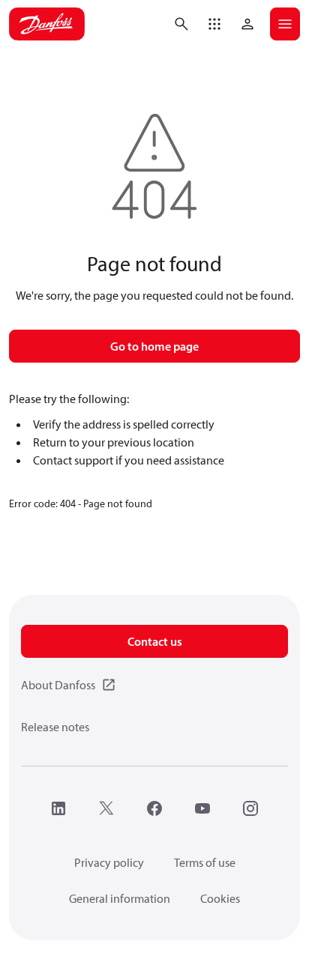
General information (119, 898)
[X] (107, 808)
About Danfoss (58, 684)
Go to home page (154, 346)
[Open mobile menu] (285, 23)
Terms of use (205, 862)
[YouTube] (203, 808)
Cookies (220, 898)
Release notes (55, 726)
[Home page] (47, 23)
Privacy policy (109, 862)
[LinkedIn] (59, 808)
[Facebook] (155, 808)
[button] (214, 23)
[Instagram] (251, 808)
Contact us (155, 641)
